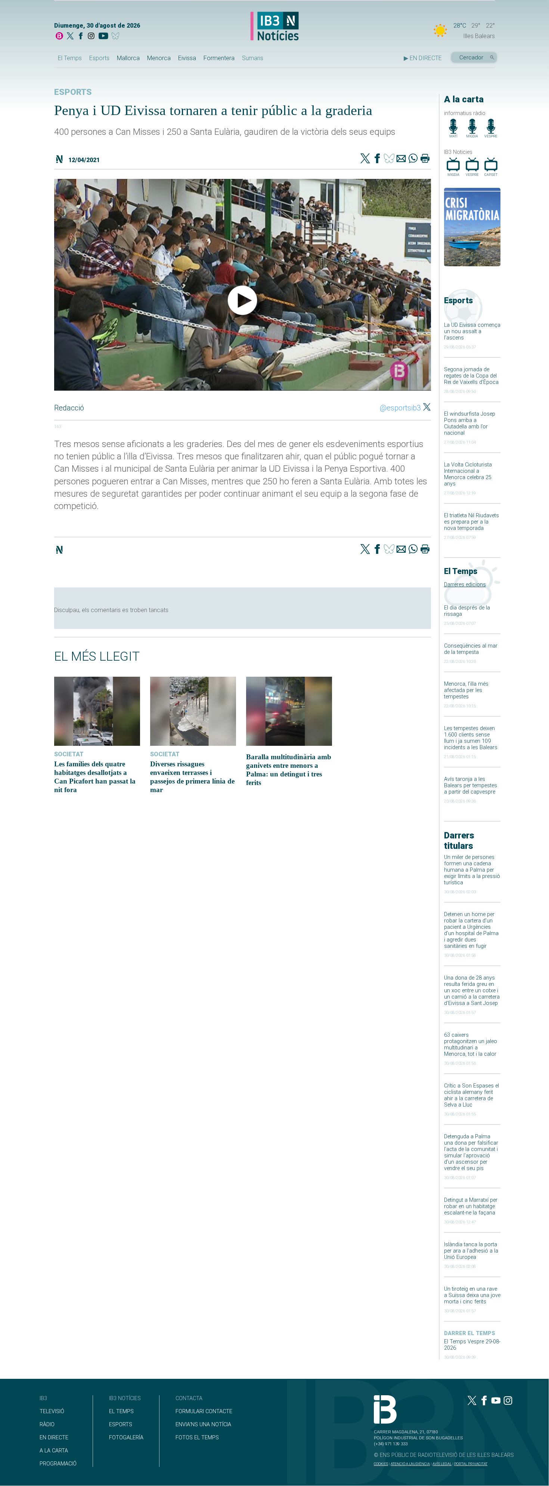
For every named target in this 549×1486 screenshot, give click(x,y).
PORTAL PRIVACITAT (470, 1464)
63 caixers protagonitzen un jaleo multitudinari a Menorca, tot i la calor (470, 1044)
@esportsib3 (400, 407)
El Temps (70, 58)
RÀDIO (47, 1424)
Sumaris (252, 58)
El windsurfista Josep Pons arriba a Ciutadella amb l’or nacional (469, 423)
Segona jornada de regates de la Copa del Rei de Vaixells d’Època (471, 375)
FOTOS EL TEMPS (197, 1437)
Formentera (219, 58)
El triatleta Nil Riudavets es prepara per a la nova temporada (471, 521)
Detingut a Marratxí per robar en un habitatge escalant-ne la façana (470, 1206)
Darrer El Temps (469, 1333)
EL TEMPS (121, 1411)
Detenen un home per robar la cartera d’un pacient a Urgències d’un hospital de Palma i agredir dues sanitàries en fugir (471, 930)
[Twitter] (365, 159)
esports (73, 92)
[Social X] (70, 36)
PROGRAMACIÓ (58, 1464)
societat (69, 754)
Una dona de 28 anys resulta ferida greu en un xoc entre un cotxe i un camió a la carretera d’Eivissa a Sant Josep (472, 990)
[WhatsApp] (413, 159)
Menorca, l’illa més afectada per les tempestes (466, 690)
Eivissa (187, 58)
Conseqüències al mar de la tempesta (470, 649)
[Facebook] (80, 36)
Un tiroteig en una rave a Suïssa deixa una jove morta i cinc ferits (472, 1295)
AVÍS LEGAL (442, 1464)
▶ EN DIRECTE (423, 58)
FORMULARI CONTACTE (204, 1411)
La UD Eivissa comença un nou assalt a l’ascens (472, 331)
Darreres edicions (465, 584)
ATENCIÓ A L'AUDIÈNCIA (410, 1464)
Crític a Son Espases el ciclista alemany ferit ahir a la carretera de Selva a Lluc (471, 1095)
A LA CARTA (54, 1451)
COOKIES (381, 1464)
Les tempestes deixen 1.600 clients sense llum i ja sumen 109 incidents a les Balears (470, 738)
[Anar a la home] (59, 36)
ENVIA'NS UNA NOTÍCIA (203, 1424)
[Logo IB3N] (274, 26)
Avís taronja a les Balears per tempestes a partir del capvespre (470, 785)
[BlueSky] (117, 36)
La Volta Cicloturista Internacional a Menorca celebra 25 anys (468, 474)
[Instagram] (91, 36)
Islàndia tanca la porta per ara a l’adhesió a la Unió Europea (471, 1250)
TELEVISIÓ (52, 1411)
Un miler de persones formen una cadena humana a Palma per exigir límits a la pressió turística (472, 870)
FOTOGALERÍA (126, 1437)
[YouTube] (103, 36)
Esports (99, 58)
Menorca (159, 58)
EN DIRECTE (54, 1437)
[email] (401, 159)
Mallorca (128, 58)
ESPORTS (120, 1424)
